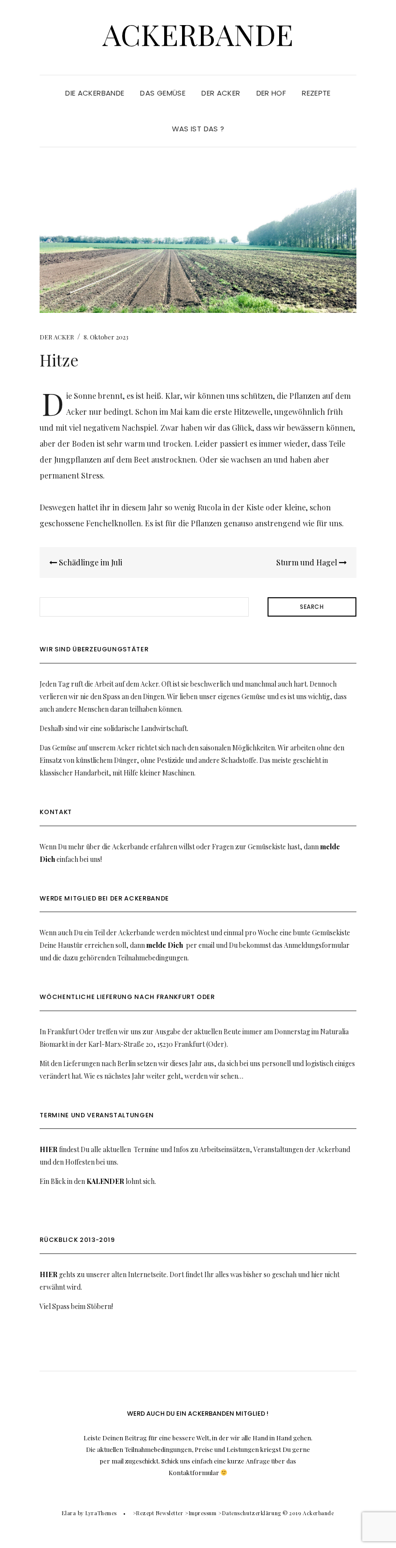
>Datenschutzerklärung (249, 1513)
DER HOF (271, 93)
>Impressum (201, 1513)
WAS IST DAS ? (198, 129)
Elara (69, 1513)
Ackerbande (197, 33)
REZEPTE (316, 93)
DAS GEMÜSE (162, 93)
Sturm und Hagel (307, 562)
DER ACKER (220, 93)
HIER (48, 1149)
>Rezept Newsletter (158, 1513)
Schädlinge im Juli (89, 562)
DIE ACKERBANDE (94, 93)
